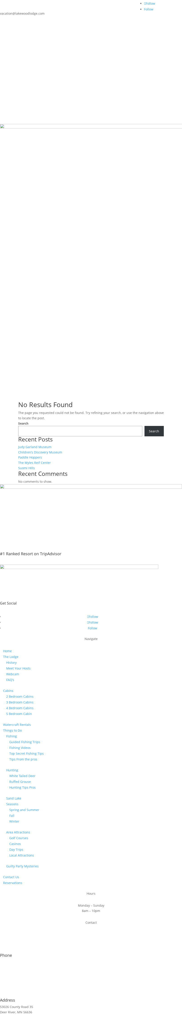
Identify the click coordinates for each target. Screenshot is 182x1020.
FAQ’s (10, 680)
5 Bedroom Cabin (19, 714)
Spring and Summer (24, 810)
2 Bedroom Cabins (20, 696)
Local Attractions (21, 855)
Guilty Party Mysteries (22, 866)
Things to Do (12, 730)
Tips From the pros (23, 759)
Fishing (11, 736)
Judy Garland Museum (34, 447)
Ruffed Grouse (20, 782)
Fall (11, 815)
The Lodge (10, 657)
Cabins (8, 691)
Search (23, 423)
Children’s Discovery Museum (40, 452)
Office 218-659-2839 (15, 962)
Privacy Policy (119, 1017)
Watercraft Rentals (17, 725)
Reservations (12, 883)
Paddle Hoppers (30, 457)
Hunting (12, 770)
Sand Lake (13, 798)
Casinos (15, 844)
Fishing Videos (20, 748)
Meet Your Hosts (18, 668)
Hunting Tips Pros (22, 787)
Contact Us (11, 877)
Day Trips (16, 849)
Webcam (12, 674)
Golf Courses (18, 838)
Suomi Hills (26, 468)
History (11, 662)
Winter (14, 821)
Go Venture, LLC (94, 1017)
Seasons (12, 804)
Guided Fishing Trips (24, 742)
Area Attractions (18, 832)
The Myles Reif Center (34, 463)
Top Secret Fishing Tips (26, 753)
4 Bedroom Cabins (20, 708)
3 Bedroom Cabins (20, 702)
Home (7, 651)
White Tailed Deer (22, 776)
